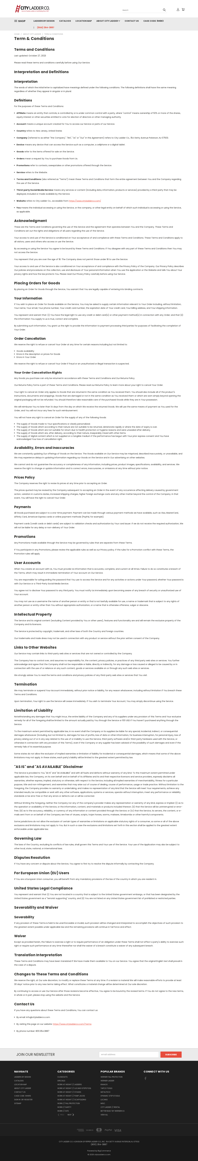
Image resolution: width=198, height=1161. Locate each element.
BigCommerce (104, 1151)
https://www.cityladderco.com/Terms (72, 1024)
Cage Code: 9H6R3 (153, 20)
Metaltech (105, 1092)
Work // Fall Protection (68, 1103)
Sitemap (17, 1103)
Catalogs (65, 20)
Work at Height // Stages (69, 1092)
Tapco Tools (106, 1088)
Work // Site (63, 1111)
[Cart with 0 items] (183, 9)
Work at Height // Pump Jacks (71, 1096)
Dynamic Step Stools (110, 1096)
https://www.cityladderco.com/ (85, 200)
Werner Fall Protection (111, 1077)
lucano (104, 1099)
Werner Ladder (107, 1080)
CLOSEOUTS (62, 1077)
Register (28, 1099)
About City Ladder (107, 20)
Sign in (17, 1099)
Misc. (103, 1103)
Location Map (84, 20)
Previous (190, 1151)
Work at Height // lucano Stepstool (74, 1088)
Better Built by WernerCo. (113, 1111)
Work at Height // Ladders (69, 1084)
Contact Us (132, 20)
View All (104, 1114)
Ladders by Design (44, 20)
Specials (61, 1080)
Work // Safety (64, 1107)
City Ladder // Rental (110, 1107)
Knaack (104, 1084)
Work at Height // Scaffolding (71, 1099)
